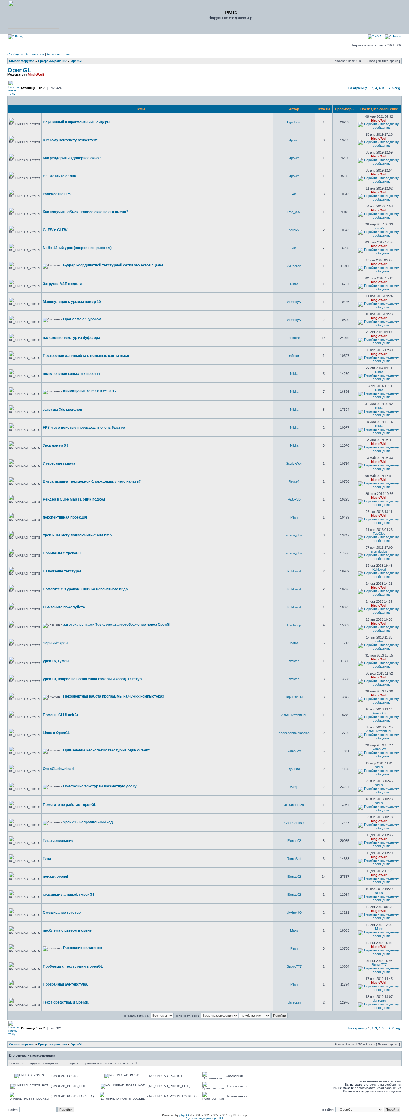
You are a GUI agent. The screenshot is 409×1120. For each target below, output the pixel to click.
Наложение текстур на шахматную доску (100, 786)
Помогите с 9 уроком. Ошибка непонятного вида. (86, 589)
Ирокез (294, 140)
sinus (379, 767)
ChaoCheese (294, 823)
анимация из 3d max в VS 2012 (90, 391)
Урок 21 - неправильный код (88, 822)
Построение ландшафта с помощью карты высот (87, 356)
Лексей (294, 481)
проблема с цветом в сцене (67, 930)
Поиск (396, 36)
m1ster (294, 355)
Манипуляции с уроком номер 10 (72, 302)
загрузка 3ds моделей (62, 409)
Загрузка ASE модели (62, 284)
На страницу (357, 88)
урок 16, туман (56, 661)
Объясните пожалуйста (64, 607)
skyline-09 (294, 912)
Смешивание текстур (62, 912)
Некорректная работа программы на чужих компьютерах (113, 696)
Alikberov (294, 266)
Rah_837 (294, 212)
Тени (47, 859)
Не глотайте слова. (60, 176)
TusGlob (379, 533)
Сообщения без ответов (25, 54)
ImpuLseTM (294, 697)
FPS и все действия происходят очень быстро (84, 427)
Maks (294, 930)
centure (294, 338)
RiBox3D (294, 499)
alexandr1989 (294, 805)
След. (396, 88)
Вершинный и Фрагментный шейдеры (76, 122)
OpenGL (77, 61)
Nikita (294, 284)
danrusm (294, 1002)
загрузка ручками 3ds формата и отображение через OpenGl (116, 624)
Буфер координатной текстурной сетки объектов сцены (113, 265)
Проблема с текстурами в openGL (73, 966)
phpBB (184, 1115)
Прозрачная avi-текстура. (65, 984)
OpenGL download (58, 769)
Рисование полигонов (82, 948)
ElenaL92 (294, 840)
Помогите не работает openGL (69, 805)
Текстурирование (58, 841)
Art (294, 194)
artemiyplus (294, 535)
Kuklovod (294, 571)
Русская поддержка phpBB (205, 1118)
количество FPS (57, 194)
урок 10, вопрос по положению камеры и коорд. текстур (92, 679)
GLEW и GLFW (55, 230)
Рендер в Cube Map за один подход (74, 499)
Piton (294, 517)
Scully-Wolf (294, 463)
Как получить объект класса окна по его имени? (85, 212)
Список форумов (21, 61)
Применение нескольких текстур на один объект (106, 750)
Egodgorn (294, 122)
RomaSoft (379, 713)
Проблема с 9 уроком (82, 319)
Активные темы (58, 54)
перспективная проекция (65, 517)
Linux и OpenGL (56, 733)
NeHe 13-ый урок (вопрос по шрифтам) (77, 248)
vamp (294, 787)
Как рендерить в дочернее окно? (72, 158)
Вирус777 (294, 966)
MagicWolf (36, 74)
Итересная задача (59, 463)
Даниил (294, 769)
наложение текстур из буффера (71, 338)
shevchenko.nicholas (294, 733)
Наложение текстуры (62, 571)
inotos (294, 643)
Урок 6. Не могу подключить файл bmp (77, 535)
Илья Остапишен (294, 715)
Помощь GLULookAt (60, 715)
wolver (294, 661)
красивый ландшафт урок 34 (68, 894)
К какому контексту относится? (70, 140)
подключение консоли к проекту (71, 374)
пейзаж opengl (55, 877)
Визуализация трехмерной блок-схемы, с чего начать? (92, 481)
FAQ (377, 36)
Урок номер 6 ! (55, 445)
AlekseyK (294, 302)
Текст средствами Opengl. (66, 1002)
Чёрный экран (55, 643)
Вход (18, 36)
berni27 (294, 230)
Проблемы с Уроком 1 (62, 553)
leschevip (294, 625)
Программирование (52, 61)
